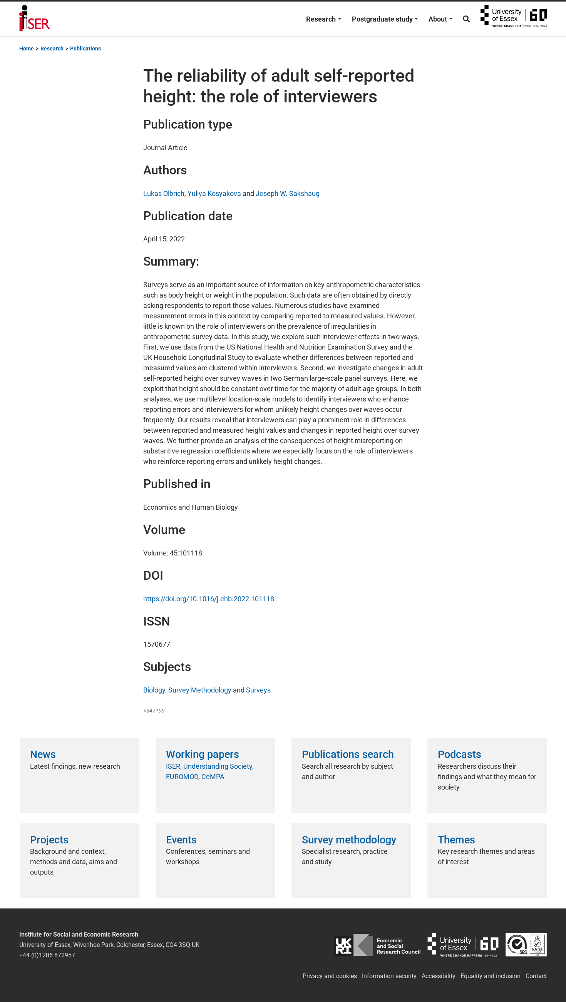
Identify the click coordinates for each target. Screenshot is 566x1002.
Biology (154, 690)
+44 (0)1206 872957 (47, 955)
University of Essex (514, 19)
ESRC (377, 944)
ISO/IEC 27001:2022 (526, 944)
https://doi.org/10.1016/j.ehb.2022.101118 (208, 599)
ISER (173, 766)
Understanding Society (217, 766)
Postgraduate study (382, 19)
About (438, 19)
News (43, 754)
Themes (456, 840)
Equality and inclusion (491, 976)
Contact (536, 976)
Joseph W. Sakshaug (288, 193)
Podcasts (459, 754)
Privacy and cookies (330, 976)
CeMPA (212, 777)
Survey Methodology (199, 690)
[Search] (466, 19)
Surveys (258, 690)
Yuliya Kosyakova (214, 193)
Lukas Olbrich (163, 193)
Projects (49, 840)
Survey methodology (349, 840)
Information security (389, 976)
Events (181, 840)
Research (321, 19)
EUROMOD (182, 777)
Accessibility (438, 976)
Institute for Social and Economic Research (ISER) (34, 19)
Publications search (348, 754)
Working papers (202, 754)
